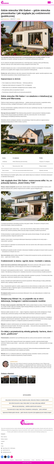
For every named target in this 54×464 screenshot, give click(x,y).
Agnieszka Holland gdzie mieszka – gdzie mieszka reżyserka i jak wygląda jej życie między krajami (27, 412)
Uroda (2, 446)
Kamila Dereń (6, 19)
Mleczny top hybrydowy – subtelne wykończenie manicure (27, 406)
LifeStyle (18, 19)
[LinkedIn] (8, 457)
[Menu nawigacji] (49, 2)
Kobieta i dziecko (4, 439)
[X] (5, 457)
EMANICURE (25, 462)
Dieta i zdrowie (4, 436)
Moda (2, 443)
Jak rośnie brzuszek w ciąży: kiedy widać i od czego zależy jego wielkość (27, 403)
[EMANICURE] (5, 2)
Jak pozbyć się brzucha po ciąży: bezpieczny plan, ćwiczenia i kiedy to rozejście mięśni (27, 400)
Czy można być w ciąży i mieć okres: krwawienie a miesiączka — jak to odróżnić (27, 409)
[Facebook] (2, 457)
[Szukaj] (51, 2)
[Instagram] (11, 457)
